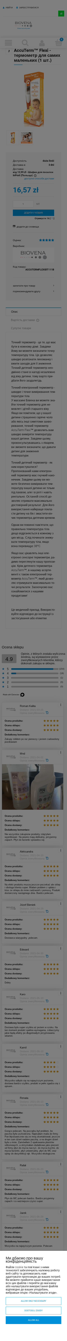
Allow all (33, 1320)
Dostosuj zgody (33, 1310)
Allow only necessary (33, 1301)
